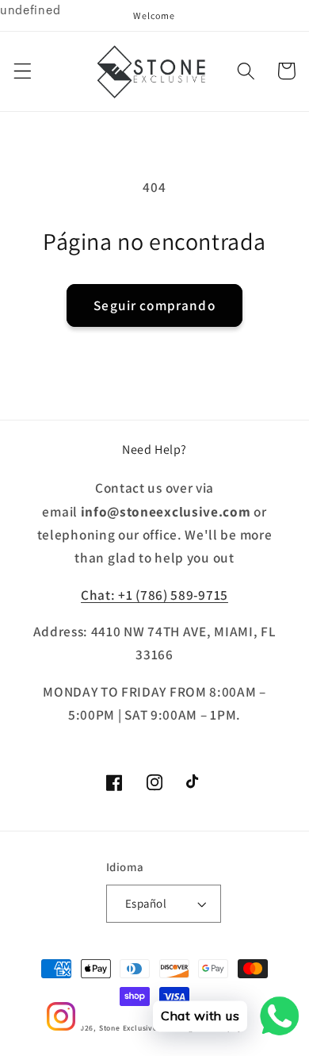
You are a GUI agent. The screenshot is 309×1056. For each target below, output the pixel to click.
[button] (22, 71)
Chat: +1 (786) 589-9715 (154, 595)
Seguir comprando (154, 305)
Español (145, 903)
